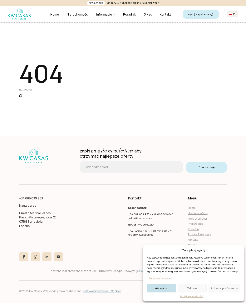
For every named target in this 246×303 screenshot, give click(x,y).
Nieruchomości (78, 14)
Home (54, 14)
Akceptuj (161, 288)
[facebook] (23, 256)
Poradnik (129, 14)
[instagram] (35, 256)
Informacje (104, 14)
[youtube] (58, 256)
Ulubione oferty (198, 213)
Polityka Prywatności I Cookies (102, 291)
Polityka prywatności (191, 296)
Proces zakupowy (199, 234)
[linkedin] (47, 256)
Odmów (192, 288)
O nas (148, 14)
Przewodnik (195, 224)
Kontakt (165, 14)
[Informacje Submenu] (115, 14)
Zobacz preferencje (224, 288)
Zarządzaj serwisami (160, 278)
